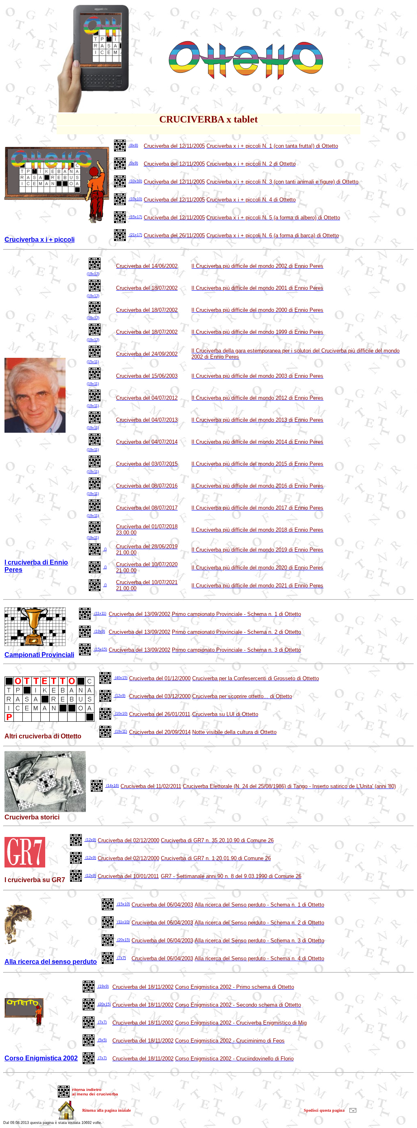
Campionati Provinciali (39, 654)
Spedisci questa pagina (324, 1110)
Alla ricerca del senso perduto (50, 961)
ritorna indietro (86, 1089)
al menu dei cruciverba (95, 1094)
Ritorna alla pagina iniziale (106, 1110)
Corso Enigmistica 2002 (41, 1058)
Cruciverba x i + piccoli (39, 239)
